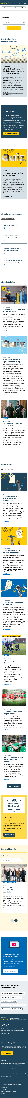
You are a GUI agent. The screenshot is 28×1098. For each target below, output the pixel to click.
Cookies (3, 1093)
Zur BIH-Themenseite (11, 133)
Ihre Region (5, 17)
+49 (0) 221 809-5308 (10, 1070)
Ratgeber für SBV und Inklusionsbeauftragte (13, 993)
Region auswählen (14, 28)
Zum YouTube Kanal (10, 971)
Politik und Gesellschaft (19, 1005)
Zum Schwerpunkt (14, 786)
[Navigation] (24, 3)
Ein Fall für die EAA (17, 1008)
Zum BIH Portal (5, 1033)
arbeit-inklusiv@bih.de (10, 1068)
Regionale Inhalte (6, 856)
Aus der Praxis (5, 997)
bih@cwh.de (8, 1076)
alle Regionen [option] (6, 860)
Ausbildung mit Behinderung (9, 1001)
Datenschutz (4, 1089)
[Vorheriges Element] (12, 920)
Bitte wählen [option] (7, 22)
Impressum (4, 1087)
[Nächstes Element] (16, 920)
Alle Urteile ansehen (7, 469)
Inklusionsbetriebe (7, 7)
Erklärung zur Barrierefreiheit (8, 1091)
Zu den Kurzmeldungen (8, 218)
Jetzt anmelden (9, 834)
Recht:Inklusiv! (5, 1008)
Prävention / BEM (6, 1005)
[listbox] (14, 23)
